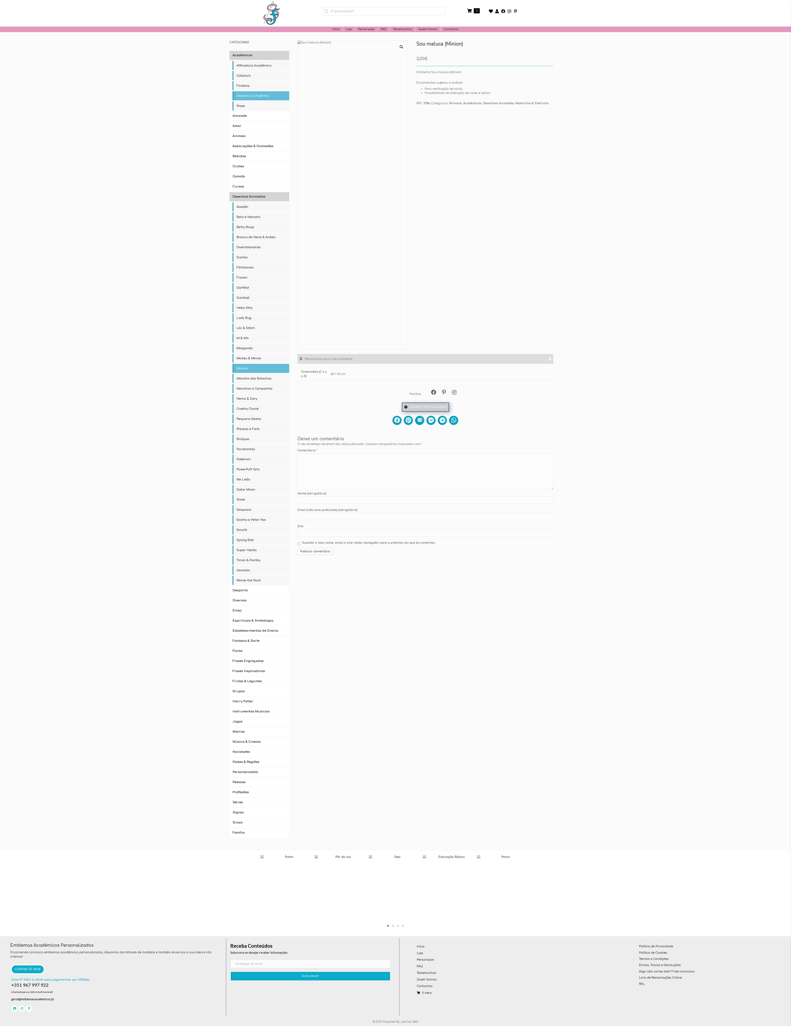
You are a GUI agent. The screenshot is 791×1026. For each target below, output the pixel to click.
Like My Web (409, 1021)
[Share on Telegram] (442, 420)
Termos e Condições (654, 958)
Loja (349, 29)
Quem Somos (427, 29)
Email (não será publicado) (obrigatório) (327, 510)
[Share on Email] (419, 420)
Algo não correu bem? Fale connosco (667, 971)
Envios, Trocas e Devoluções (660, 965)
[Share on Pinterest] (408, 420)
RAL (642, 983)
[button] (491, 11)
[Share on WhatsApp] (453, 420)
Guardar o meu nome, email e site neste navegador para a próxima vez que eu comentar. (368, 542)
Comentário (307, 450)
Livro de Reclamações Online (660, 977)
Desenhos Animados (498, 103)
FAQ (383, 29)
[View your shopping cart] (470, 10)
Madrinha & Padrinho (532, 103)
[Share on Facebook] (397, 420)
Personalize (366, 29)
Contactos (451, 29)
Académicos (472, 103)
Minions (455, 103)
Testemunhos (402, 29)
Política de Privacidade (656, 946)
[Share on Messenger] (431, 420)
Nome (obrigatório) (311, 493)
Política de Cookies (653, 952)
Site (300, 526)
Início (336, 29)
